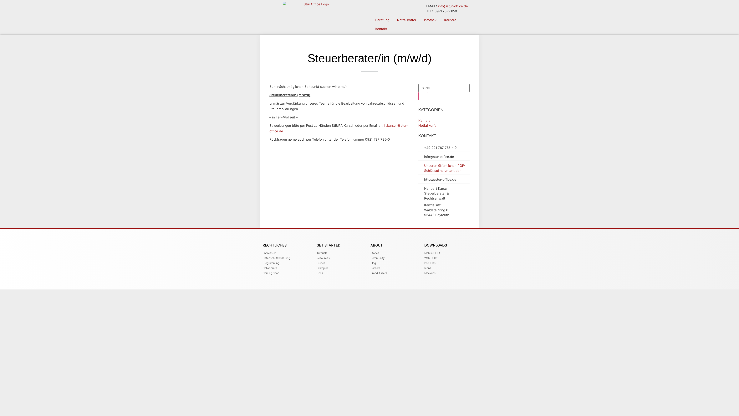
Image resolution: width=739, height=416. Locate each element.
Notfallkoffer (406, 20)
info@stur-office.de (453, 6)
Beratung (382, 20)
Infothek (430, 20)
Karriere (450, 20)
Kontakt (381, 29)
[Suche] (423, 96)
